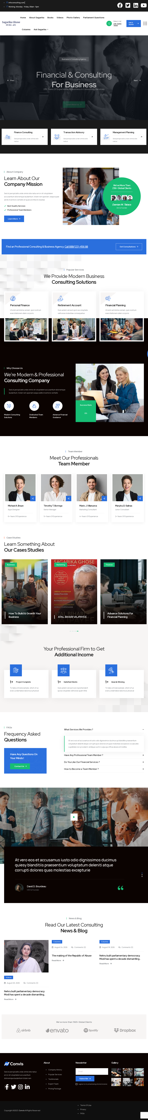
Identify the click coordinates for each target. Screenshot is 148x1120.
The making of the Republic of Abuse (72, 955)
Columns (57, 942)
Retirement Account (69, 305)
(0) (32, 983)
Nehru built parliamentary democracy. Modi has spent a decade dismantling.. (24, 993)
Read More (8, 999)
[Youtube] (143, 5)
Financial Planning (115, 305)
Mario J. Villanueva (52, 505)
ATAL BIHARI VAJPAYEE (23, 617)
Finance (59, 565)
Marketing (11, 565)
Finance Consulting (23, 132)
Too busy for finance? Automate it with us (119, 615)
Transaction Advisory (73, 132)
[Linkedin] (135, 5)
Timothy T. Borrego (17, 505)
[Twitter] (13, 1087)
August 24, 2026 (60, 947)
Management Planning (123, 132)
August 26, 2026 (13, 983)
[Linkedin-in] (27, 1087)
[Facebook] (120, 5)
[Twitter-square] (128, 5)
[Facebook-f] (7, 1087)
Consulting (110, 565)
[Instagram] (20, 1087)
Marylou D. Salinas (88, 505)
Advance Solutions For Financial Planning (71, 615)
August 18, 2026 (108, 947)
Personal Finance (20, 305)
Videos (8, 977)
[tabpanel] (24, 591)
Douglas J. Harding (124, 505)
